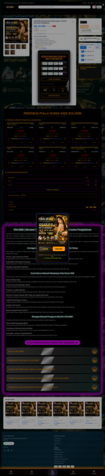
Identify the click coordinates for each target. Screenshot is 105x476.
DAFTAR (58, 249)
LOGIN (45, 249)
